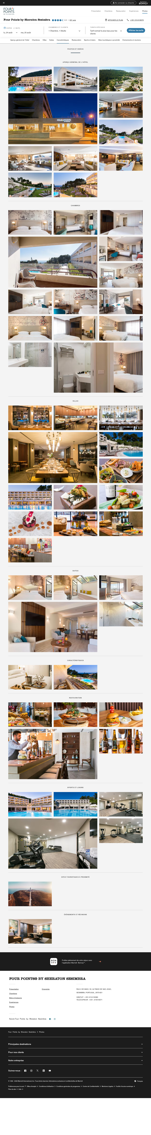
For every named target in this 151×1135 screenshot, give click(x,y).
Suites (51, 40)
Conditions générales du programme (68, 1086)
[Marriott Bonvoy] (142, 2)
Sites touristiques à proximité (109, 40)
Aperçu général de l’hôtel (19, 40)
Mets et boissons (15, 998)
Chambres (108, 11)
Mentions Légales (107, 1086)
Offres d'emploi (31, 1086)
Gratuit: (87, 997)
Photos (144, 11)
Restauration (121, 11)
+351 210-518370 (137, 20)
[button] (123, 3)
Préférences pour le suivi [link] (16, 1086)
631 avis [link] (73, 20)
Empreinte (46, 989)
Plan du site (12, 1089)
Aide (20, 1089)
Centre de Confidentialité (91, 1086)
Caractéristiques (63, 40)
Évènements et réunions (132, 40)
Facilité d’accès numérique (124, 1086)
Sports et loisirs (89, 40)
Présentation (96, 11)
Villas (44, 40)
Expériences (133, 11)
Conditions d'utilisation (46, 1086)
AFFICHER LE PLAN (115, 20)
